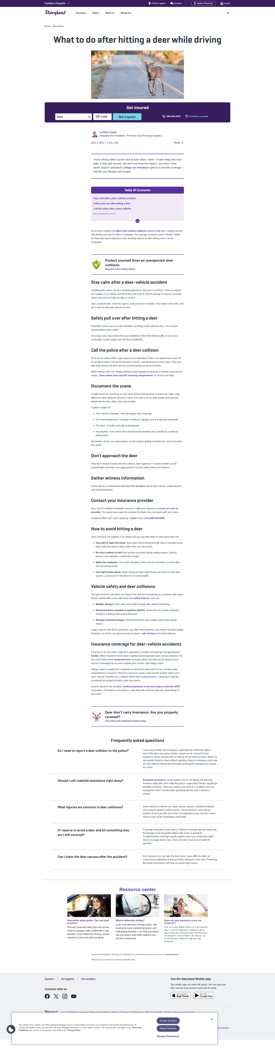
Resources (58, 26)
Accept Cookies (168, 1020)
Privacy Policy (74, 1030)
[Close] (212, 1019)
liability (95, 656)
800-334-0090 (157, 518)
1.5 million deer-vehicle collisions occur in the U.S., (138, 231)
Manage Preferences (168, 1036)
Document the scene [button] (104, 214)
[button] (84, 13)
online (133, 518)
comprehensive (121, 659)
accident (140, 486)
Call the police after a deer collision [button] (112, 208)
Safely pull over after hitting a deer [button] (111, 203)
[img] (137, 221)
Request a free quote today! (120, 269)
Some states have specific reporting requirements (126, 375)
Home (47, 26)
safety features (141, 598)
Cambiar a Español (55, 3)
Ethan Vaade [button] (110, 132)
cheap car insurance (136, 167)
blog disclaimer (172, 955)
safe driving (148, 633)
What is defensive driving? (130, 920)
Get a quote (127, 117)
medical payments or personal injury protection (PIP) (151, 686)
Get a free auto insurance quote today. (125, 721)
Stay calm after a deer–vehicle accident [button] (114, 198)
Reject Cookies (168, 1028)
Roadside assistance (154, 780)
